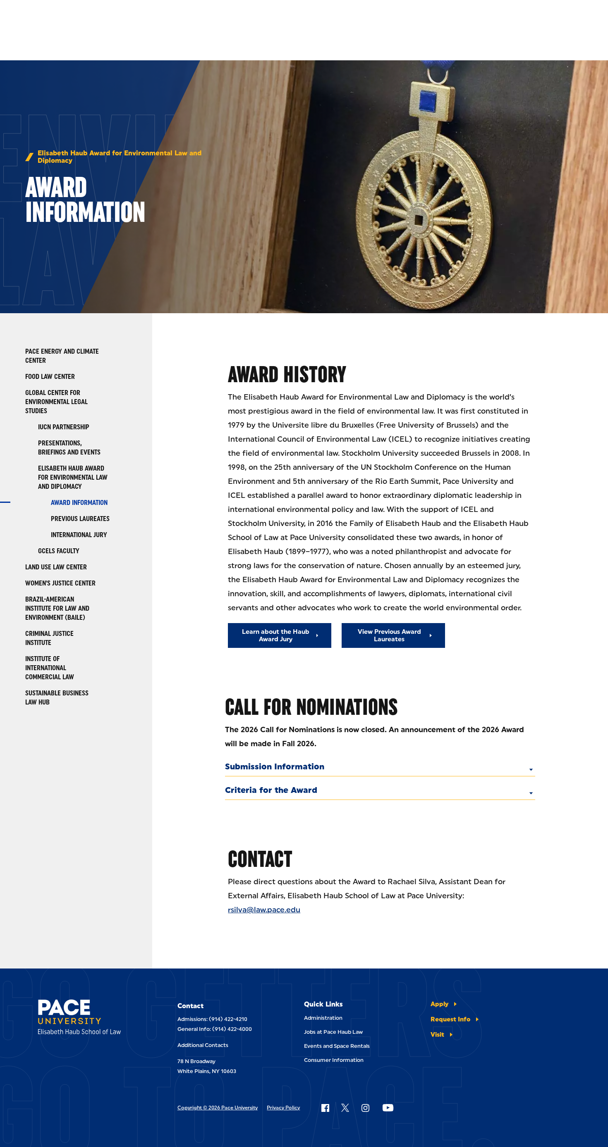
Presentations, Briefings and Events (69, 447)
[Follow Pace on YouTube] (388, 1108)
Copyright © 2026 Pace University (217, 1108)
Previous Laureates (80, 519)
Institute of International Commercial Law (49, 668)
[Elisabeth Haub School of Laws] (88, 1018)
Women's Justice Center (60, 583)
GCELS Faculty (58, 551)
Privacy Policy (283, 1108)
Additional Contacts (202, 1045)
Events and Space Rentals (337, 1046)
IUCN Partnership (63, 427)
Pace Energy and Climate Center (62, 355)
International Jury (79, 535)
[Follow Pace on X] (345, 1108)
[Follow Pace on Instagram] (365, 1108)
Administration (323, 1018)
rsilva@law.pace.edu (264, 909)
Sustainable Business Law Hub (57, 697)
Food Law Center (50, 377)
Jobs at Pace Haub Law (333, 1032)
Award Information (79, 503)
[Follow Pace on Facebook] (325, 1108)
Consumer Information (334, 1060)
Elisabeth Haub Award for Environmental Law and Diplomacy (119, 157)
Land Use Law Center (56, 567)
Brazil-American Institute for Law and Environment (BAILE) (57, 608)
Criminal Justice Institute (49, 638)
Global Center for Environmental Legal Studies (56, 402)
